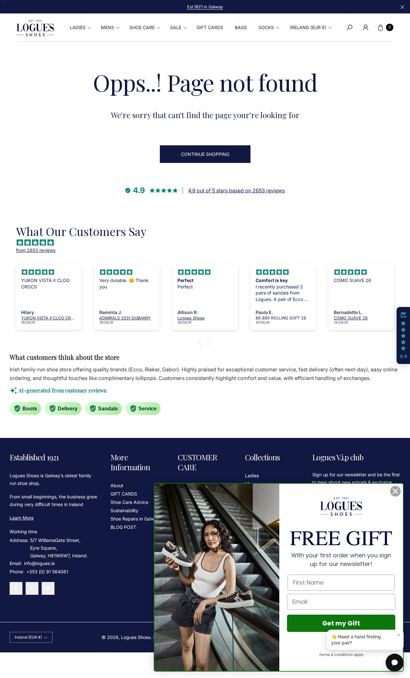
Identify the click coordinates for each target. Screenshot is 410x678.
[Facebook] (16, 588)
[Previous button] (8, 7)
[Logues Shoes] (35, 27)
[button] (79, 27)
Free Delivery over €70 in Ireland (205, 6)
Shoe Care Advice (129, 502)
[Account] (365, 27)
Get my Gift (341, 623)
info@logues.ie (39, 563)
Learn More (22, 518)
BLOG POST (123, 527)
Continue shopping (205, 154)
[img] (208, 242)
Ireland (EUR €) (308, 27)
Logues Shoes (136, 637)
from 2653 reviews (35, 250)
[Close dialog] (395, 491)
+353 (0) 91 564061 (47, 571)
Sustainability (124, 510)
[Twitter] (48, 588)
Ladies (252, 475)
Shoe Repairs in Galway (135, 518)
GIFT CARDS (124, 493)
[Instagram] (32, 588)
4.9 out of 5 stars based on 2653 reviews (236, 190)
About (117, 485)
